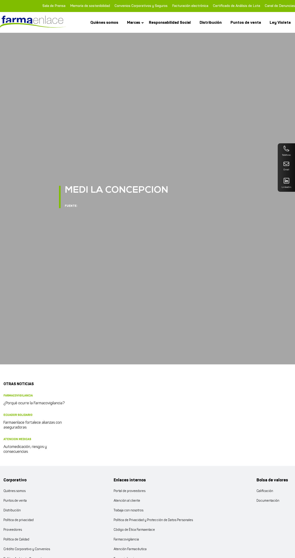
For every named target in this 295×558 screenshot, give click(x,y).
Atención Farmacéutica (130, 549)
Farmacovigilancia (126, 539)
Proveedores (12, 530)
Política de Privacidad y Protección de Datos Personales (153, 520)
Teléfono (286, 155)
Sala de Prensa (53, 6)
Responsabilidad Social (170, 22)
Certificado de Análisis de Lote (236, 6)
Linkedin (286, 187)
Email (286, 169)
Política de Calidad (16, 539)
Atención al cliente (127, 501)
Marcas (133, 22)
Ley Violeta (280, 22)
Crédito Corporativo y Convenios (26, 549)
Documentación (268, 501)
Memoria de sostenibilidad (90, 6)
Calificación (265, 491)
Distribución (211, 22)
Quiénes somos (104, 22)
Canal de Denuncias (280, 6)
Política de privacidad (18, 520)
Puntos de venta (245, 22)
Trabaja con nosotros (128, 510)
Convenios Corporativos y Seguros (141, 6)
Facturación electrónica (190, 6)
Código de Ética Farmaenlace (134, 530)
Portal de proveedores (129, 491)
